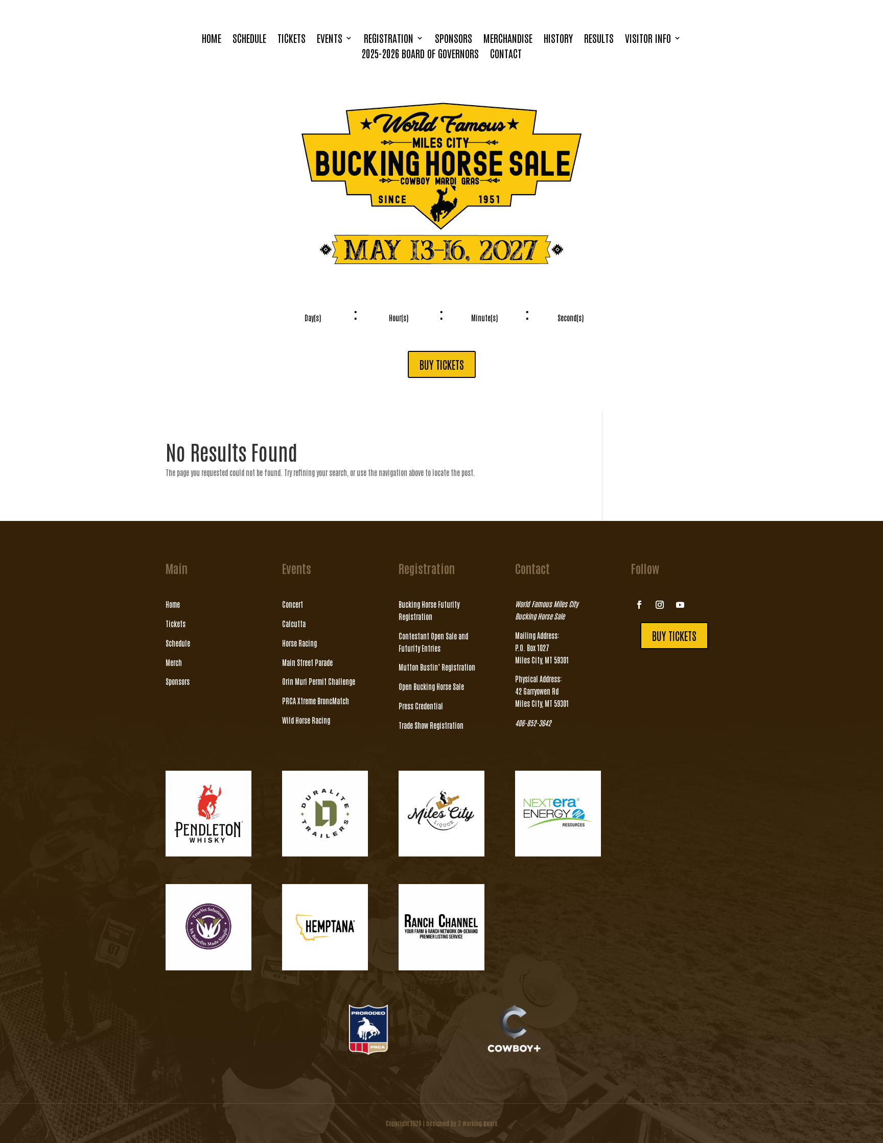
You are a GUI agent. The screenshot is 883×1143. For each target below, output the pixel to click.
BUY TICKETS (442, 364)
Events (329, 39)
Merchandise (507, 39)
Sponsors (453, 39)
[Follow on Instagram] (660, 605)
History (558, 39)
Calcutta (294, 623)
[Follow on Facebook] (639, 605)
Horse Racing (299, 643)
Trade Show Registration (431, 725)
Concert (292, 604)
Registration (388, 39)
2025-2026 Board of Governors (420, 55)
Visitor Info (648, 39)
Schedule (249, 39)
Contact (506, 55)
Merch (174, 662)
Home (211, 39)
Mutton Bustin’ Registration (437, 667)
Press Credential (421, 705)
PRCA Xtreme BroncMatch (315, 700)
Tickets (291, 39)
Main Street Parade (307, 662)
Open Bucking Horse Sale (431, 686)
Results (599, 39)
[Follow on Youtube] (680, 605)
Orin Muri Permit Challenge (318, 681)
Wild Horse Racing (306, 720)
